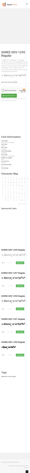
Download (20, 262)
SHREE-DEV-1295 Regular (13, 250)
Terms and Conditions (20, 466)
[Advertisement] (15, 25)
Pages (27, 466)
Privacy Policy (11, 466)
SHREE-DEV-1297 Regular (13, 273)
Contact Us (26, 467)
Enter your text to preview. (9, 82)
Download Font (9, 96)
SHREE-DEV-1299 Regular (13, 342)
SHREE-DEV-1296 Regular (13, 296)
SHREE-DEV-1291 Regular (13, 319)
